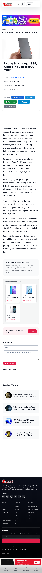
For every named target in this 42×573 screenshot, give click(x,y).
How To (17, 512)
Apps (16, 521)
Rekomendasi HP (33, 509)
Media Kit (18, 550)
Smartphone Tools (33, 506)
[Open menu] (23, 4)
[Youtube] (19, 496)
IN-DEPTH (5, 512)
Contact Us (11, 550)
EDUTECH (5, 515)
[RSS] (23, 496)
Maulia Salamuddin (17, 77)
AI (2, 506)
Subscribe (21, 541)
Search (30, 518)
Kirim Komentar (10, 363)
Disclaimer (25, 550)
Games (17, 524)
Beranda (4, 29)
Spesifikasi (31, 515)
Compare (31, 512)
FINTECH (4, 518)
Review (17, 509)
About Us (4, 550)
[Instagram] (11, 496)
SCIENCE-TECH (6, 521)
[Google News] (3, 496)
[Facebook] (7, 496)
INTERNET (5, 524)
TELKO (4, 509)
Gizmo (17, 506)
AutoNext (17, 518)
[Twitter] (15, 496)
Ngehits (17, 515)
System (29, 4)
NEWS (11, 29)
